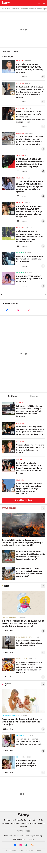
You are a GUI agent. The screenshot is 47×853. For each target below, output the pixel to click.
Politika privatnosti (20, 839)
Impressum (8, 836)
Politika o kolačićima (21, 836)
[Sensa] (20, 830)
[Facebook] (7, 310)
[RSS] (39, 310)
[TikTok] (29, 310)
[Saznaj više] (43, 508)
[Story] (5, 2)
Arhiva (31, 839)
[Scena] (28, 830)
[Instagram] (18, 310)
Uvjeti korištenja (36, 836)
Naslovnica (6, 52)
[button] (22, 77)
